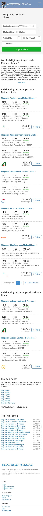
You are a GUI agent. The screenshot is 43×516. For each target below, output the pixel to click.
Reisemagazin (7, 496)
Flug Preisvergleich (19, 473)
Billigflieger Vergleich (7, 473)
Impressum (6, 507)
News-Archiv (6, 500)
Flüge (4, 485)
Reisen (38, 473)
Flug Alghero (5, 395)
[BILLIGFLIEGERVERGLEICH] (16, 7)
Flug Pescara (5, 392)
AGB (3, 509)
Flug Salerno (5, 401)
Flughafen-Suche (8, 487)
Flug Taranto (5, 399)
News (4, 498)
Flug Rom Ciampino (8, 403)
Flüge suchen (21, 49)
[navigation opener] (39, 4)
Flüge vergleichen (29, 473)
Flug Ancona (5, 397)
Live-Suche (8, 474)
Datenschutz (6, 511)
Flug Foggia (5, 390)
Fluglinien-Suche (7, 489)
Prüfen (37, 127)
